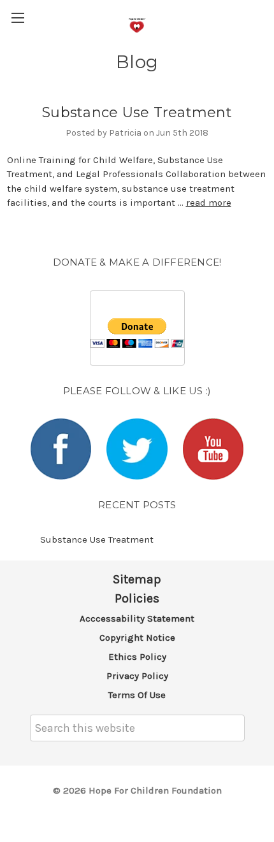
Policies (137, 598)
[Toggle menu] (17, 17)
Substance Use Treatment (137, 112)
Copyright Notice (137, 637)
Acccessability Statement (137, 618)
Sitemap (137, 579)
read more (208, 202)
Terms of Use (137, 695)
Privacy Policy (137, 675)
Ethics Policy (137, 656)
